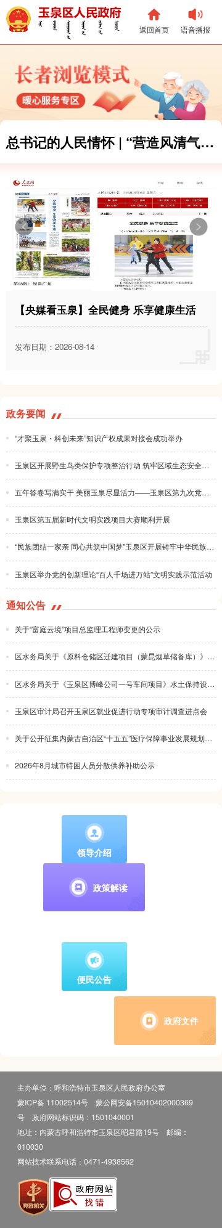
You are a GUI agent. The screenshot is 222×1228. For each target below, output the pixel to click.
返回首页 (154, 29)
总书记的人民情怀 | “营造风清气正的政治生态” (114, 142)
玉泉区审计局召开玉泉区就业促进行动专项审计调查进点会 (111, 711)
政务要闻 (26, 413)
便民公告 (94, 979)
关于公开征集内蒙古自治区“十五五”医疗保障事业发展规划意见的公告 (115, 738)
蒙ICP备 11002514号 (52, 1102)
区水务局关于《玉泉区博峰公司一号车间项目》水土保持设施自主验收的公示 (115, 683)
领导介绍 (94, 852)
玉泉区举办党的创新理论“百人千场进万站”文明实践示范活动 (113, 574)
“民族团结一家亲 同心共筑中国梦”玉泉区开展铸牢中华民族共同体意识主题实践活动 (115, 546)
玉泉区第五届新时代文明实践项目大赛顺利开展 (92, 519)
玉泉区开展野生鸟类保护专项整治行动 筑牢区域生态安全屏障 (115, 465)
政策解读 (110, 887)
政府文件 (181, 1020)
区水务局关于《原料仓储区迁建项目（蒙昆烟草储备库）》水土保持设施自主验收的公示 (115, 656)
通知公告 (26, 605)
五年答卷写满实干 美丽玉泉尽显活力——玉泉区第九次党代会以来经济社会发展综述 (115, 492)
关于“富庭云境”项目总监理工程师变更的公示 (87, 629)
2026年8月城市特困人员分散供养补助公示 (85, 765)
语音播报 (195, 29)
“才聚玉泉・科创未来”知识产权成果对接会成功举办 (99, 438)
